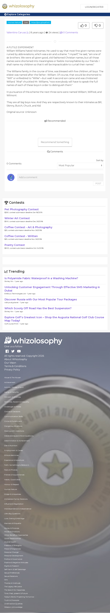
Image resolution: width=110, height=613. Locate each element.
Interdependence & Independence (17, 509)
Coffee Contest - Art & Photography (28, 227)
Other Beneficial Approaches (16, 535)
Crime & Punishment (13, 421)
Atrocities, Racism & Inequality (16, 402)
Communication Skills (13, 416)
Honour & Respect (11, 484)
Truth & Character (11, 600)
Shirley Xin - (9, 281)
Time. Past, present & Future (16, 593)
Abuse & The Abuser (12, 377)
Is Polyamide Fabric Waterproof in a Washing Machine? (41, 278)
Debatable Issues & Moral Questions (18, 436)
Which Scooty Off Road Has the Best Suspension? (37, 308)
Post (98, 183)
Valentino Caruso (16, 32)
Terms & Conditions (15, 366)
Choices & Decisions (12, 411)
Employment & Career (13, 450)
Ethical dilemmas (11, 455)
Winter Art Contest (17, 218)
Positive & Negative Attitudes (16, 562)
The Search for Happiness (14, 590)
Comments (70, 32)
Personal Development (13, 556)
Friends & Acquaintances (14, 475)
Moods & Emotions (12, 532)
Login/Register (94, 7)
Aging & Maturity (11, 392)
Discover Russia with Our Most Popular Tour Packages (40, 299)
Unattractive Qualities (13, 604)
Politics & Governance (13, 559)
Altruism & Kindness (12, 397)
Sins (6, 580)
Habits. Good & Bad (12, 479)
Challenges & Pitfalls (12, 407)
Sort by (99, 160)
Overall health (10, 542)
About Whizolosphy (15, 359)
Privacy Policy (12, 369)
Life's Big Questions (12, 514)
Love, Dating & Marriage (14, 518)
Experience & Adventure (14, 460)
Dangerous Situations (13, 426)
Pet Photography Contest (21, 209)
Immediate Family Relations (16, 499)
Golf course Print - (12, 324)
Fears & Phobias (10, 470)
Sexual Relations (11, 576)
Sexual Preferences (11, 573)
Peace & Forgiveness (12, 549)
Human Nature (14, 22)
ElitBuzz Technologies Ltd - (15, 293)
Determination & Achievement (17, 441)
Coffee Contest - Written (21, 236)
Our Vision (10, 362)
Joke (26, 22)
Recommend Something (55, 142)
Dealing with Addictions (14, 431)
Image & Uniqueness (12, 494)
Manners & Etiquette (12, 523)
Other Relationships (12, 538)
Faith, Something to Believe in (16, 465)
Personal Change (11, 552)
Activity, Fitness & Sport (14, 387)
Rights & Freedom (11, 566)
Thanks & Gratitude (12, 583)
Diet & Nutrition (10, 445)
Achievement (9, 382)
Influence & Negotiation (13, 504)
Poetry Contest (14, 245)
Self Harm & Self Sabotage (15, 569)
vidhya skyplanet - (12, 302)
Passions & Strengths (12, 545)
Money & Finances (11, 528)
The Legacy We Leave (13, 586)
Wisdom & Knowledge (13, 607)
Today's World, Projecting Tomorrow (19, 597)
